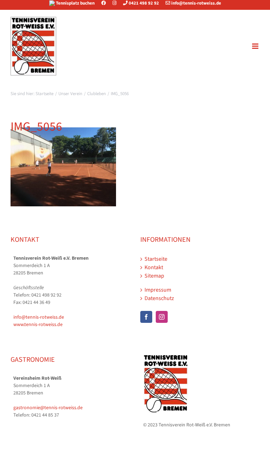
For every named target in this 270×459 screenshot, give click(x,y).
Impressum (157, 290)
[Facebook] (106, 3)
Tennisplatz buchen (75, 3)
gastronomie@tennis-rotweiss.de (48, 407)
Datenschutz (159, 298)
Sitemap (154, 276)
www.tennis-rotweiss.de (38, 324)
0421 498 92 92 (143, 3)
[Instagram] (114, 3)
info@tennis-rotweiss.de (195, 3)
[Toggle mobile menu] (255, 46)
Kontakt (153, 267)
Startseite (155, 259)
